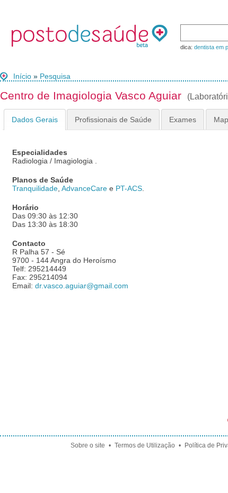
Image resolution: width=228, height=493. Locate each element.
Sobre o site (88, 445)
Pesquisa (55, 76)
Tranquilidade (35, 188)
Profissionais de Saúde (113, 119)
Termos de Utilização (145, 445)
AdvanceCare (84, 188)
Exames (182, 119)
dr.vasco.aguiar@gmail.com (81, 285)
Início (22, 76)
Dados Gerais (35, 119)
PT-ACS (129, 188)
